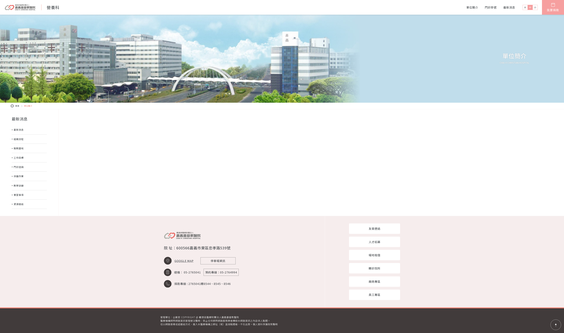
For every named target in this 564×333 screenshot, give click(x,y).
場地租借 (374, 255)
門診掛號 (491, 7)
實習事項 (19, 195)
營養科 (53, 7)
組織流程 (19, 139)
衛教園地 (19, 148)
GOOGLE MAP (184, 261)
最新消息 (509, 7)
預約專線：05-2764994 (221, 272)
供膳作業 (19, 176)
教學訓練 (19, 185)
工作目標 (19, 157)
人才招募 (374, 242)
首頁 (17, 105)
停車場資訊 (218, 261)
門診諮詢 (19, 167)
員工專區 (374, 295)
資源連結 (19, 204)
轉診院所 (374, 268)
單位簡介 (472, 7)
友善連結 (374, 228)
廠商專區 (374, 281)
